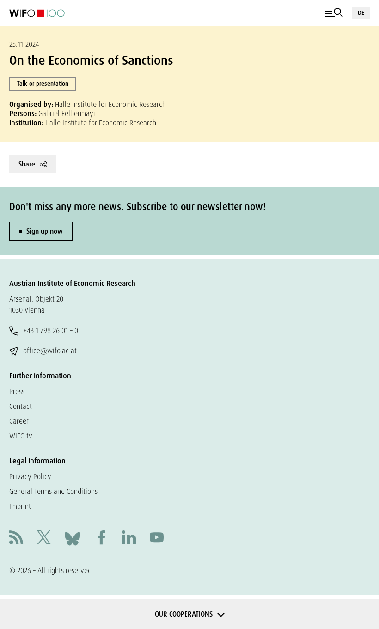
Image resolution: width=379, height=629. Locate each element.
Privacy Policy (30, 476)
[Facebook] (101, 539)
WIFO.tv (20, 436)
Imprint (20, 506)
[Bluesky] (72, 538)
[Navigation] (334, 13)
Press (16, 391)
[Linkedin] (129, 539)
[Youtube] (157, 539)
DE (361, 13)
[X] (44, 539)
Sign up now (44, 231)
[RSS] (16, 539)
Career (19, 421)
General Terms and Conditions (53, 491)
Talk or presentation (42, 83)
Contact (20, 406)
